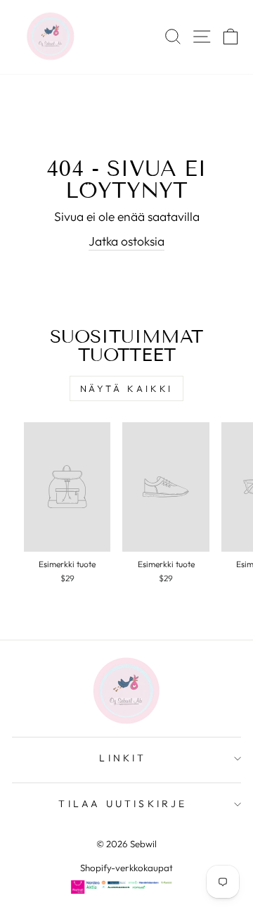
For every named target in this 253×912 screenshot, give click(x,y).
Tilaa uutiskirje (122, 803)
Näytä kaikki (127, 388)
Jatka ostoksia (126, 241)
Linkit (122, 758)
